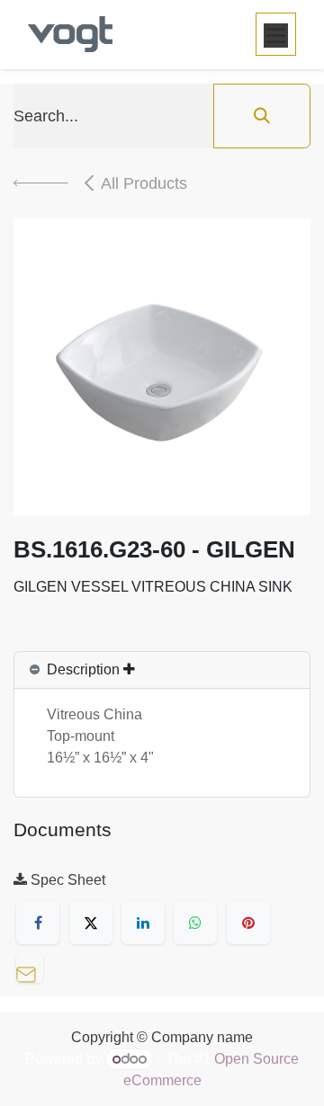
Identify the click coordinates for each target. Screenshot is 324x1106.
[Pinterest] (248, 922)
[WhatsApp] (195, 922)
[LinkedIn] (143, 922)
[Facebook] (37, 922)
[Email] (34, 965)
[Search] (261, 116)
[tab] (162, 670)
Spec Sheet (66, 879)
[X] (90, 922)
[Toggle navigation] (276, 34)
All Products (144, 183)
